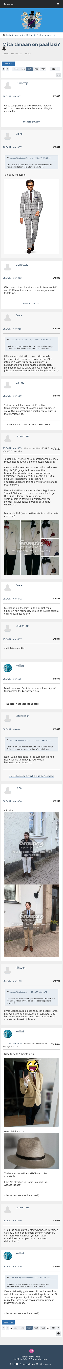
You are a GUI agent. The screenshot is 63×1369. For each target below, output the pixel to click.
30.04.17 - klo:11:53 (12, 980)
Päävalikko (9, 4)
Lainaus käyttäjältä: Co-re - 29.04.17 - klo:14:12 (28, 992)
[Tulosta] (58, 75)
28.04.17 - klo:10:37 (12, 147)
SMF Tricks (35, 1356)
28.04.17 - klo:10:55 (12, 328)
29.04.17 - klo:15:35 (12, 678)
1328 (36, 69)
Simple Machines (39, 1359)
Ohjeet (12, 1364)
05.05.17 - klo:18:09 (12, 1220)
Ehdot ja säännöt (28, 1364)
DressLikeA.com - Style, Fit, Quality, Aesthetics (31, 775)
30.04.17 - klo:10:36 (12, 801)
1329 (43, 69)
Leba (19, 788)
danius (20, 382)
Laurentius (22, 436)
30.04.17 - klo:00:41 (12, 729)
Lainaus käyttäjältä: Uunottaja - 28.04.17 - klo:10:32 (30, 158)
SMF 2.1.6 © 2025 (21, 1359)
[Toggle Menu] (58, 4)
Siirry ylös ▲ (45, 1364)
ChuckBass (22, 716)
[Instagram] (31, 1351)
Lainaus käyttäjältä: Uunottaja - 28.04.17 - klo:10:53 (30, 339)
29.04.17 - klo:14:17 (12, 638)
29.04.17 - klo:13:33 (12, 448)
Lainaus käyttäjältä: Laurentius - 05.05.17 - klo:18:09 (30, 1277)
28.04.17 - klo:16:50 (12, 395)
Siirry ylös (8, 1322)
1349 (53, 69)
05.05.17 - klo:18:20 (12, 1266)
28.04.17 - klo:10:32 (12, 96)
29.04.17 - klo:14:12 (12, 598)
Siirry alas (8, 64)
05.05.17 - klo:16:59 (12, 1043)
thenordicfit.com (31, 121)
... (11, 69)
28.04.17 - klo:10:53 (12, 277)
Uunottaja (22, 83)
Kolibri (20, 665)
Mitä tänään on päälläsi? (31, 44)
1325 (15, 69)
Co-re (19, 134)
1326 (22, 69)
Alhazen (21, 968)
